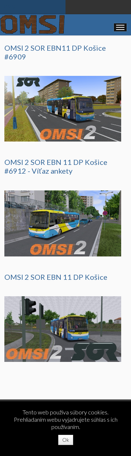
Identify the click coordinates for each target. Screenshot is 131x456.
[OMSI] (32, 24)
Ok (65, 440)
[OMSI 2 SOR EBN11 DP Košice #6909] (62, 108)
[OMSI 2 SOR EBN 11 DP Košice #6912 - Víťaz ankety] (62, 222)
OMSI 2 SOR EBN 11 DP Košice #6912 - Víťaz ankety (55, 166)
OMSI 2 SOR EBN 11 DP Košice (55, 277)
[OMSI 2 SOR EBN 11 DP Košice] (62, 328)
